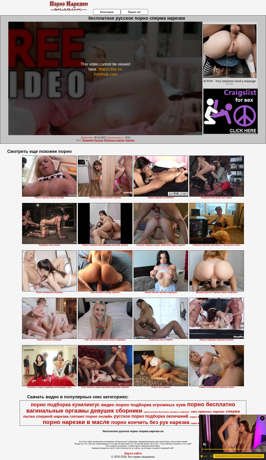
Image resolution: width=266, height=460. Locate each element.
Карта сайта (133, 453)
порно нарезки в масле (76, 422)
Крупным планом (114, 140)
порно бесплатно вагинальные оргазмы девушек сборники (130, 407)
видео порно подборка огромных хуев (143, 404)
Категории (107, 11)
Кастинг (98, 140)
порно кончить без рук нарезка (150, 422)
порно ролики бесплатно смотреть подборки (166, 412)
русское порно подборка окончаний (151, 416)
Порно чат (134, 11)
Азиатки (129, 140)
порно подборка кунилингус (65, 404)
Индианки (88, 140)
